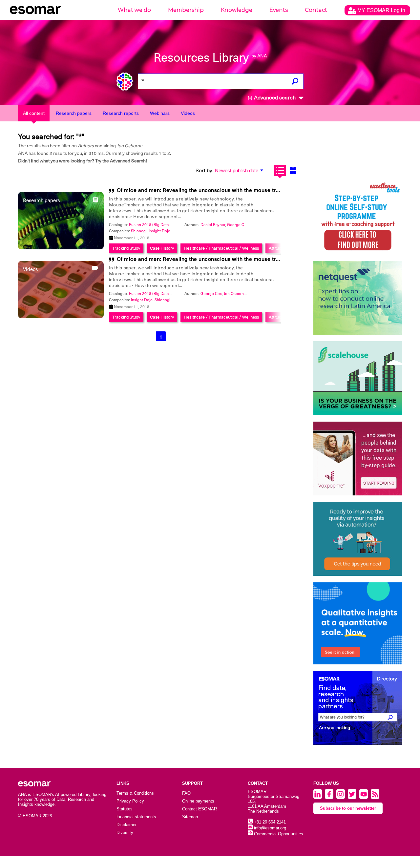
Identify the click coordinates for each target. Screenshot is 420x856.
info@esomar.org (269, 827)
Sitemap (190, 816)
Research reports (121, 113)
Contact (316, 10)
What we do (134, 10)
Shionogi (139, 231)
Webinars (160, 113)
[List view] (280, 170)
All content (34, 113)
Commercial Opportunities (278, 833)
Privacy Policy (130, 801)
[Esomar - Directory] (357, 708)
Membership (186, 10)
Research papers (74, 113)
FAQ (186, 793)
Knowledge (236, 10)
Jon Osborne (235, 293)
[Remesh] (357, 623)
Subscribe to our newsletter (348, 808)
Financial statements (136, 816)
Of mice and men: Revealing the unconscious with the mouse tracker (203, 190)
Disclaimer (126, 824)
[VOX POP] (357, 458)
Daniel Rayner (212, 224)
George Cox (237, 224)
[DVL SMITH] (357, 217)
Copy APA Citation (210, 369)
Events (278, 10)
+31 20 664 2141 (269, 822)
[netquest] (357, 298)
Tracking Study (126, 248)
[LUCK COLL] (357, 378)
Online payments (198, 801)
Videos (188, 113)
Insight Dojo (159, 231)
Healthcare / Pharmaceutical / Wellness (221, 248)
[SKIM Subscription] (357, 539)
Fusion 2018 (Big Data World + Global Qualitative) (173, 224)
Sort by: (205, 170)
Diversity (124, 832)
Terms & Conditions (135, 793)
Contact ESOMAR (199, 808)
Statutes (124, 808)
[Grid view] (293, 170)
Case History (162, 248)
